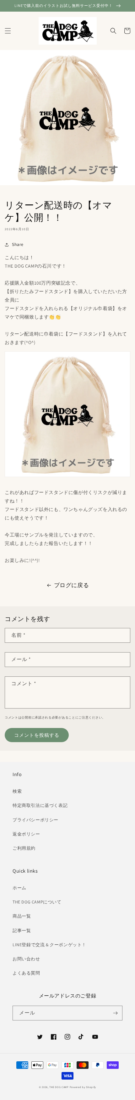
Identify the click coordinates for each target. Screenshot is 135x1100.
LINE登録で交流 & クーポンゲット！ (49, 944)
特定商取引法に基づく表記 (40, 805)
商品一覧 (22, 916)
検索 (17, 791)
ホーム (19, 888)
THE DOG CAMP (58, 1087)
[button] (8, 31)
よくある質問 (26, 973)
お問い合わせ (26, 959)
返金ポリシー (26, 834)
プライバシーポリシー (35, 820)
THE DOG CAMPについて (37, 902)
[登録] (115, 1013)
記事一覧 (22, 930)
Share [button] (18, 244)
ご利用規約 (24, 848)
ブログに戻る (71, 585)
